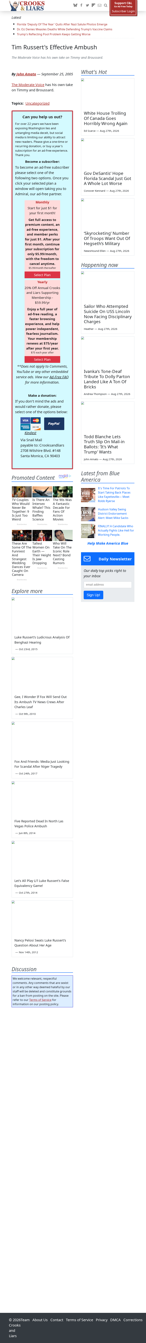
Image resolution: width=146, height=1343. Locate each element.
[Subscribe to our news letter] (99, 5)
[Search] (105, 5)
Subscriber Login (123, 11)
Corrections (133, 1319)
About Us (40, 1319)
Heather (89, 329)
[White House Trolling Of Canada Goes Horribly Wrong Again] (107, 93)
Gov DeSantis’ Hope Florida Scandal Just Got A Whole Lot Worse (107, 178)
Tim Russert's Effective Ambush (54, 47)
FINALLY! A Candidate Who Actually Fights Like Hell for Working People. (116, 530)
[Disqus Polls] (42, 1056)
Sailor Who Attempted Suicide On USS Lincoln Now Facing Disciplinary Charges (108, 313)
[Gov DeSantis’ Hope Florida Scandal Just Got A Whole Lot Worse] (107, 153)
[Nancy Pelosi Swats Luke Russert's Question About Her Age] (42, 918)
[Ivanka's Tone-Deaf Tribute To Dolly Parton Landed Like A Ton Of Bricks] (107, 351)
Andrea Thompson (95, 394)
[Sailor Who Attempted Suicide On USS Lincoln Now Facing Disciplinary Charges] (107, 286)
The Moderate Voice (28, 84)
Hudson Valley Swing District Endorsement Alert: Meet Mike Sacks (113, 513)
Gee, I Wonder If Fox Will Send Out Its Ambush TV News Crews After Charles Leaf (40, 702)
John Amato (26, 74)
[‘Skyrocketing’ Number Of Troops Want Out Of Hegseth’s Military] (107, 213)
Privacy (102, 1319)
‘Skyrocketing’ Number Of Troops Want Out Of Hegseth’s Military (107, 238)
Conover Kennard (94, 190)
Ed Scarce (89, 130)
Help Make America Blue (107, 543)
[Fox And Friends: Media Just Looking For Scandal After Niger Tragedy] (42, 739)
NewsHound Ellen (95, 251)
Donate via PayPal (54, 423)
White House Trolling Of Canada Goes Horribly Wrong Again (105, 118)
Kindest (30, 432)
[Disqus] (42, 1150)
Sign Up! (93, 595)
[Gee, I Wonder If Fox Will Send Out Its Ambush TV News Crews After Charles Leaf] (42, 674)
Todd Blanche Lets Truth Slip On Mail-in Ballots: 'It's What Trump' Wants (104, 444)
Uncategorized (37, 103)
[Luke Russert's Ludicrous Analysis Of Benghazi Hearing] (42, 614)
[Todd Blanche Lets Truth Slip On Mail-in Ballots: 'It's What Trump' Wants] (107, 416)
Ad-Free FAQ (59, 377)
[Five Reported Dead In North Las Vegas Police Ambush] (42, 798)
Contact (56, 1319)
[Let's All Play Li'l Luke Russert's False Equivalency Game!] (42, 858)
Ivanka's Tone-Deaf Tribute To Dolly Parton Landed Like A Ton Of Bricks (107, 378)
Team (25, 1319)
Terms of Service (40, 1000)
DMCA (115, 1319)
